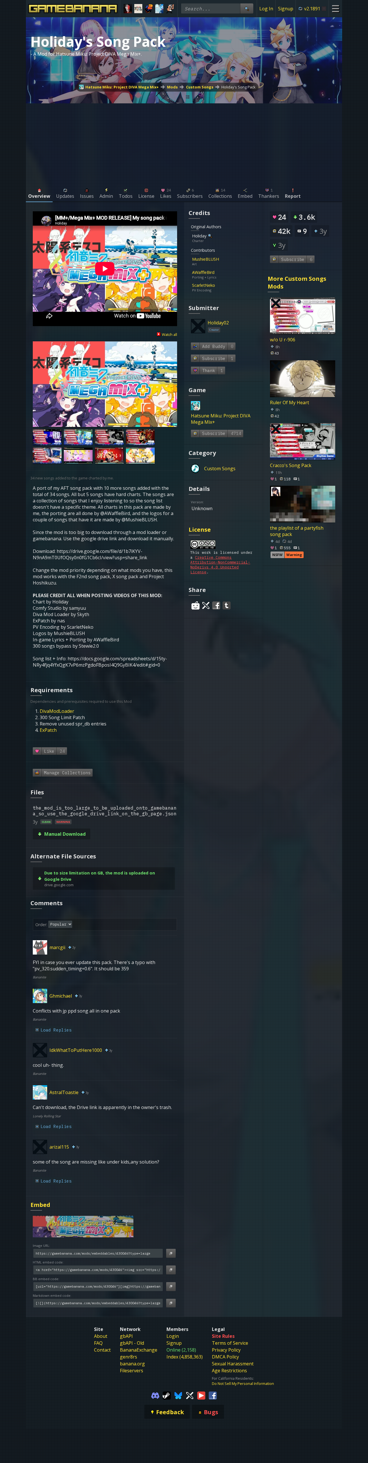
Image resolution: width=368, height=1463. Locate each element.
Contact (102, 1350)
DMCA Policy (225, 1357)
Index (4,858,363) (184, 1357)
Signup (285, 8)
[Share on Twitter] (205, 605)
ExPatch (48, 730)
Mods (172, 87)
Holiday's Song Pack (238, 87)
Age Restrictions (229, 1370)
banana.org (132, 1364)
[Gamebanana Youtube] (201, 1395)
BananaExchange (138, 1350)
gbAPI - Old (132, 1343)
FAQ (98, 1343)
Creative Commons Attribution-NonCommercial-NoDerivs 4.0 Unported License (220, 564)
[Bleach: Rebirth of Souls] (127, 8)
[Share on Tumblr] (226, 605)
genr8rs (128, 1357)
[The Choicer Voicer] (159, 8)
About (100, 1336)
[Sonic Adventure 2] (148, 8)
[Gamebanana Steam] (166, 1395)
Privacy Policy (226, 1350)
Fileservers (131, 1370)
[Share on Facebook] (216, 605)
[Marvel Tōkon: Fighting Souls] (138, 8)
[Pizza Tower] (169, 8)
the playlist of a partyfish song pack (296, 531)
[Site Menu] (335, 8)
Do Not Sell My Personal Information (243, 1383)
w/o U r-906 (282, 339)
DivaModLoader (57, 711)
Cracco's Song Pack (290, 465)
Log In (266, 8)
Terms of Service (230, 1343)
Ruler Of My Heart (289, 402)
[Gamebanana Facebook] (212, 1395)
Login (172, 1336)
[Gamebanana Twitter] (189, 1395)
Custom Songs (199, 87)
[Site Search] (246, 8)
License (200, 529)
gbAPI (126, 1336)
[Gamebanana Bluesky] (178, 1395)
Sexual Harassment (233, 1364)
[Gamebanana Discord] (155, 1395)
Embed (40, 1205)
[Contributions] (222, 259)
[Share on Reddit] (195, 605)
